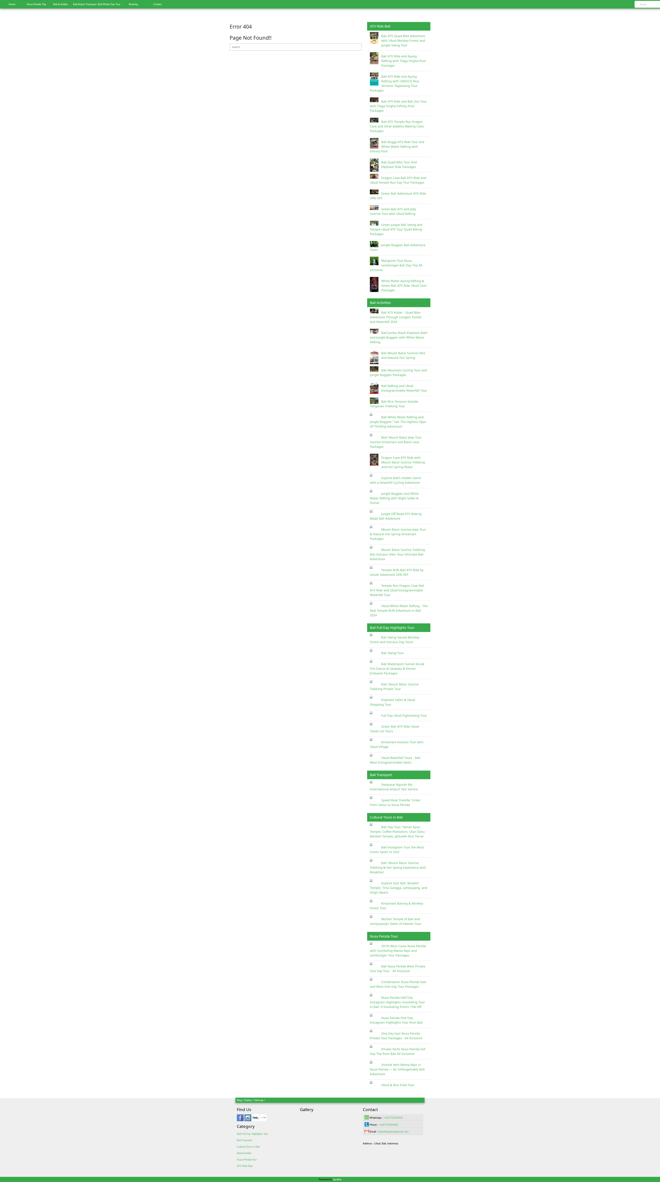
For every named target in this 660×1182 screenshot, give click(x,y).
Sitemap (258, 1100)
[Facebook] (240, 1119)
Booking (133, 4)
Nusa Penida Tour (247, 1159)
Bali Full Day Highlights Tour (252, 1133)
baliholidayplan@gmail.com (393, 1131)
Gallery (248, 1100)
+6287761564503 (393, 1117)
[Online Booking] (263, 1119)
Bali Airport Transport (84, 4)
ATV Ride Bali (244, 1165)
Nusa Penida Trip (36, 4)
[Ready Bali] (255, 1119)
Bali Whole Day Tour (109, 4)
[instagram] (247, 1119)
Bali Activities (60, 4)
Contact (157, 4)
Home (12, 4)
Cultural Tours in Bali (248, 1146)
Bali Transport (244, 1140)
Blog (239, 1100)
